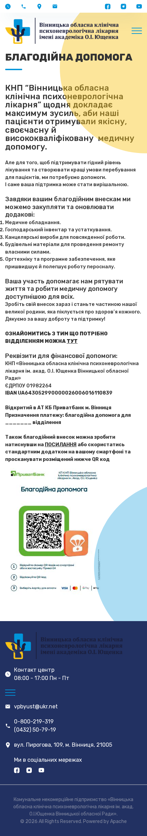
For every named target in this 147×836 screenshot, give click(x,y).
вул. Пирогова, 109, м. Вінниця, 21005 (63, 745)
